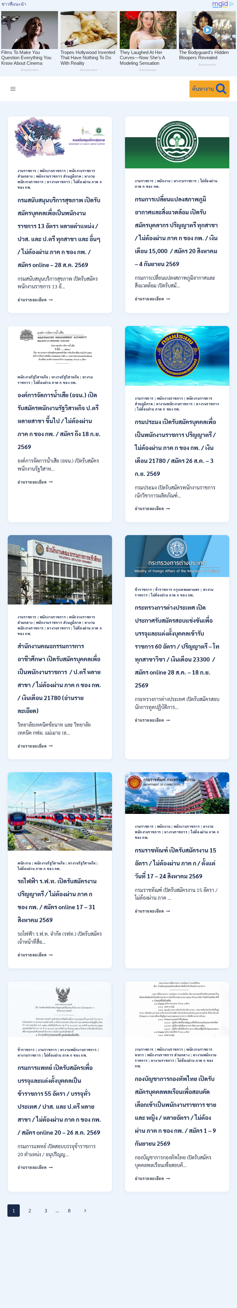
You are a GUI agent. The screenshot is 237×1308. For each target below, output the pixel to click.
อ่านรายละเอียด (35, 299)
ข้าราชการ (143, 589)
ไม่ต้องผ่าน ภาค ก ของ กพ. (55, 382)
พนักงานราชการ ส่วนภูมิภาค (58, 176)
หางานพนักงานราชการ (174, 404)
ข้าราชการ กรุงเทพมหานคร (177, 589)
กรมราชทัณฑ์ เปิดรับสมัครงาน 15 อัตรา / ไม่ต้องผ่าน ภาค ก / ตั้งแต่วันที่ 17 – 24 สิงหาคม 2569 (175, 863)
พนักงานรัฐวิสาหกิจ (33, 377)
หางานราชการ (58, 181)
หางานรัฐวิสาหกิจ (65, 377)
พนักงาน (163, 181)
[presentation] (60, 137)
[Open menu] (13, 89)
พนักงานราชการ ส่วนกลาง (168, 1055)
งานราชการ (27, 170)
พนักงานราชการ (53, 170)
